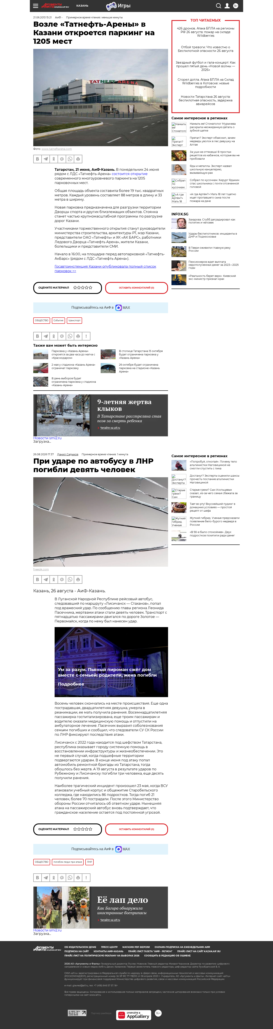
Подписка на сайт (76, 951)
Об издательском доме (80, 947)
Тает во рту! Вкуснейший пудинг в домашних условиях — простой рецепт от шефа (212, 507)
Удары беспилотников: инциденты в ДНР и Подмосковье (213, 235)
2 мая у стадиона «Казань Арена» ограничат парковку (73, 366)
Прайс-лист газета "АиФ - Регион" (150, 951)
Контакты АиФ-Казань (108, 951)
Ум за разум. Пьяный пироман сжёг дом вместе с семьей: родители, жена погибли (107, 672)
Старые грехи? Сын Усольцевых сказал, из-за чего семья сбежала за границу (214, 493)
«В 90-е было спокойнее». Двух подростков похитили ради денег (212, 533)
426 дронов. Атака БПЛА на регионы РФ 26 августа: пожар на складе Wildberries (205, 32)
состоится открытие (129, 174)
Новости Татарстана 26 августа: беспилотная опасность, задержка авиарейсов (205, 100)
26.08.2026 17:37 (43, 454)
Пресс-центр (109, 947)
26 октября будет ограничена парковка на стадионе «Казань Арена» (139, 368)
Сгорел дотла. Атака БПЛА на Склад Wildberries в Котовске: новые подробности (206, 83)
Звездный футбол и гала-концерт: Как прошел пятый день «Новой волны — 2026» (205, 66)
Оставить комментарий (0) (136, 287)
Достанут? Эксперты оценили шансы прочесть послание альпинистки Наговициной (214, 479)
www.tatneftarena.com (57, 148)
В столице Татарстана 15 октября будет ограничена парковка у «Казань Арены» (141, 354)
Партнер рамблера (101, 1013)
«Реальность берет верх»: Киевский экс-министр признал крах (212, 277)
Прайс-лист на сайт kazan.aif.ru (199, 951)
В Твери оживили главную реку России (210, 249)
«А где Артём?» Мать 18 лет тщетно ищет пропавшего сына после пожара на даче (213, 198)
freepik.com (41, 569)
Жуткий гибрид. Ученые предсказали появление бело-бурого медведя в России (215, 521)
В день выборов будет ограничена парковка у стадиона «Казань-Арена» (74, 382)
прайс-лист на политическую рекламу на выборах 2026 (101, 955)
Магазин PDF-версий (136, 947)
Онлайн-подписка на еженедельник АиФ (182, 947)
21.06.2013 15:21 (42, 17)
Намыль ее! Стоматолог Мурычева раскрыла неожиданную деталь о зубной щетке (213, 127)
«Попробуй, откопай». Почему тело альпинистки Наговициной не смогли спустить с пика (213, 465)
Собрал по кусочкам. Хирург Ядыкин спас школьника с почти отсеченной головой (214, 183)
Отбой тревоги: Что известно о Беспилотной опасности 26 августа (205, 49)
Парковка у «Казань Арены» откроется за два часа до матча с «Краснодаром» (73, 354)
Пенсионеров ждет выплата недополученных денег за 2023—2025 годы (214, 264)
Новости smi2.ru (47, 438)
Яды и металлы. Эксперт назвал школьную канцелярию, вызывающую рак (211, 169)
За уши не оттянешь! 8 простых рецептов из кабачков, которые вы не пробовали (215, 155)
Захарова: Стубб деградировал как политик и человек (212, 221)
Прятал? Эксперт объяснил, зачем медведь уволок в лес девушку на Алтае (212, 141)
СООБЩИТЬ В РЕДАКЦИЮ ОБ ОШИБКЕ (167, 955)
